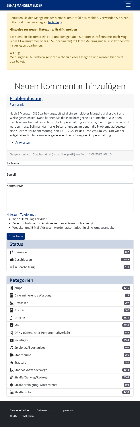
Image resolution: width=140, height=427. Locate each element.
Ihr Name (13, 163)
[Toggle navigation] (128, 5)
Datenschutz (45, 410)
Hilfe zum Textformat (21, 214)
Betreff (11, 175)
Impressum (67, 410)
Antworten (22, 143)
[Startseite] (26, 5)
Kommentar (15, 186)
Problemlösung (26, 98)
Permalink (17, 105)
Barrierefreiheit (20, 410)
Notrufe (55, 22)
